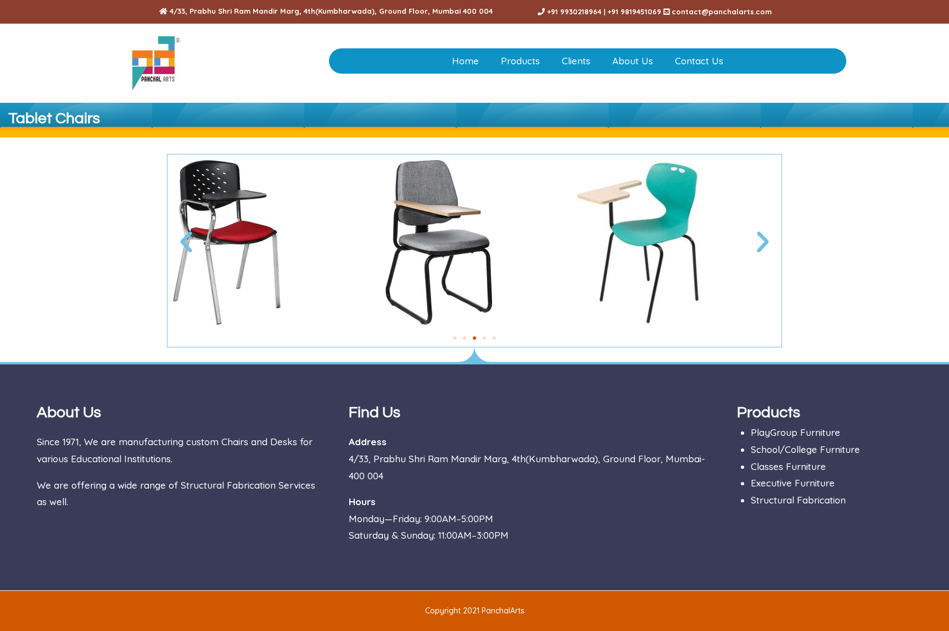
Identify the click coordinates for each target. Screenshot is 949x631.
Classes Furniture (788, 466)
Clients (576, 61)
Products (520, 61)
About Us (632, 61)
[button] (186, 242)
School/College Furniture (805, 449)
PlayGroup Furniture (795, 432)
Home (465, 61)
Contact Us (699, 61)
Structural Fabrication (798, 500)
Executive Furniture (793, 483)
